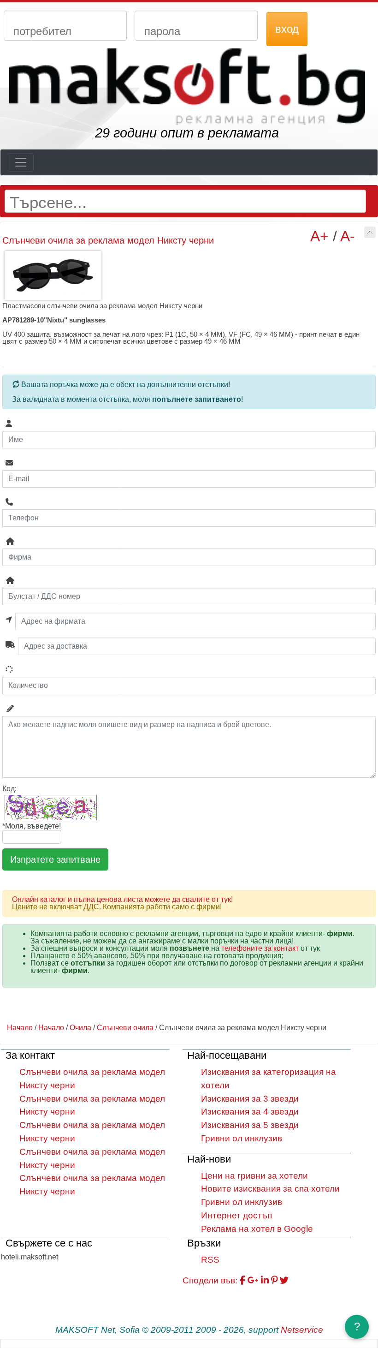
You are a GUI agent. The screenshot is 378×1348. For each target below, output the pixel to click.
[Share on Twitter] (284, 1280)
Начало (20, 1028)
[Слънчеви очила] (370, 232)
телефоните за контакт (260, 948)
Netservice (302, 1330)
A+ (319, 236)
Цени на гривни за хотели (254, 1176)
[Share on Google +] (253, 1280)
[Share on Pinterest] (274, 1280)
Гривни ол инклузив (241, 1138)
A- (347, 236)
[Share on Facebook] (242, 1280)
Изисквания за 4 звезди (250, 1111)
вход (287, 29)
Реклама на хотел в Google (257, 1229)
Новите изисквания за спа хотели (270, 1188)
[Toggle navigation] (21, 162)
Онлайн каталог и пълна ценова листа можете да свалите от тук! (122, 899)
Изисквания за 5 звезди (250, 1125)
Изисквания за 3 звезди (250, 1098)
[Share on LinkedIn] (265, 1280)
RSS (210, 1259)
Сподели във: (210, 1280)
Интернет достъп (236, 1215)
